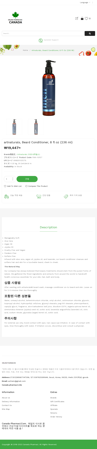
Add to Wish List (14, 186)
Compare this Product (38, 186)
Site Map (6, 409)
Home (25, 50)
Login (82, 18)
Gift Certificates (57, 401)
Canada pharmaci (30, 444)
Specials (54, 409)
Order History (56, 417)
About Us (6, 398)
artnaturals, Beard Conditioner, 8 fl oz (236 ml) (53, 50)
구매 (27, 179)
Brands (53, 398)
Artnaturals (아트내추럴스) (28, 154)
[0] (86, 18)
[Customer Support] (48, 42)
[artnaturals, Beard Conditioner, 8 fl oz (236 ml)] (14, 127)
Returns (53, 413)
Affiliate (53, 405)
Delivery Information (11, 401)
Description (48, 227)
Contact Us (7, 405)
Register (77, 18)
